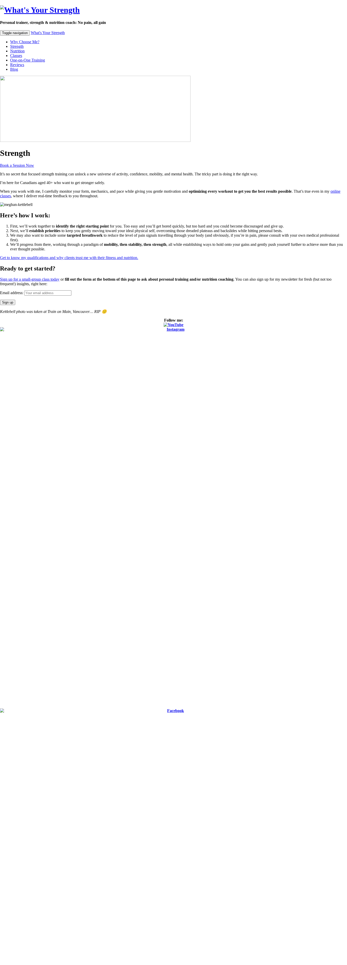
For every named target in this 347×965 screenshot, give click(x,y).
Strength (17, 46)
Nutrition (17, 51)
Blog (14, 69)
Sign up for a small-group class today (29, 279)
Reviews (17, 65)
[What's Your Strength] (40, 9)
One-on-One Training (27, 60)
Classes (16, 55)
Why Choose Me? (24, 42)
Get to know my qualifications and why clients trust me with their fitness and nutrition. (69, 257)
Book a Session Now (17, 165)
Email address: (12, 293)
